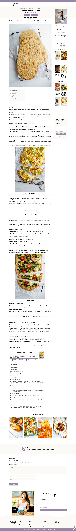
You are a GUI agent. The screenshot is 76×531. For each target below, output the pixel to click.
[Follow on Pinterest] (66, 1)
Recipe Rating (11, 464)
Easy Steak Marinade (57, 75)
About (59, 4)
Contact (63, 4)
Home (21, 8)
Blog (56, 4)
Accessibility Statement (51, 529)
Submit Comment (14, 484)
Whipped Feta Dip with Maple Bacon (60, 439)
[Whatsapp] (30, 17)
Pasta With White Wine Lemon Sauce (57, 62)
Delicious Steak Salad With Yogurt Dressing (63, 94)
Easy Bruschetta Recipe (57, 93)
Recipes (45, 4)
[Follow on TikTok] (63, 1)
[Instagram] (28, 17)
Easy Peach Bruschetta (16, 438)
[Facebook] (27, 17)
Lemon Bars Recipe (63, 107)
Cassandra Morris (34, 12)
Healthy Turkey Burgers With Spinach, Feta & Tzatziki (57, 109)
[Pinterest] (25, 17)
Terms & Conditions (45, 529)
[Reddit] (36, 17)
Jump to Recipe (34, 14)
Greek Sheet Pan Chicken (63, 62)
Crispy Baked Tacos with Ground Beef (31, 439)
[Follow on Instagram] (61, 1)
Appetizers (28, 8)
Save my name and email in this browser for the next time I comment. (22, 482)
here (27, 333)
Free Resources (51, 4)
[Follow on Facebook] (64, 1)
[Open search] (65, 4)
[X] (34, 17)
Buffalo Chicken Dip (45, 438)
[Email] (32, 17)
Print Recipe (27, 14)
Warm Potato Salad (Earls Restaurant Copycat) (63, 76)
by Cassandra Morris (24, 354)
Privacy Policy (39, 529)
